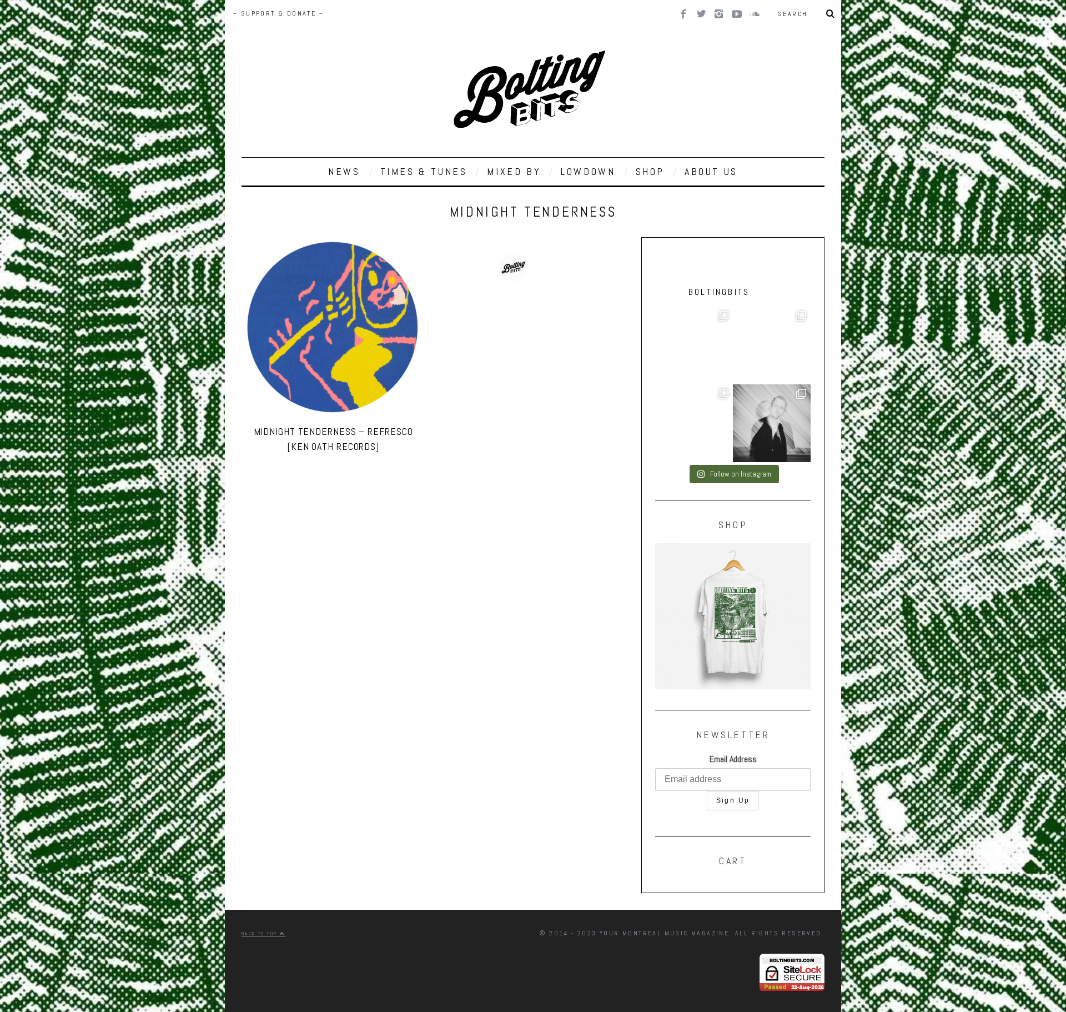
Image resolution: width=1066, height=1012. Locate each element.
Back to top (261, 933)
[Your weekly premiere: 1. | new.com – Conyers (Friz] (772, 345)
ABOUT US (711, 171)
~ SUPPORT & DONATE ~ (278, 13)
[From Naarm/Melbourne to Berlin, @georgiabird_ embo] (694, 345)
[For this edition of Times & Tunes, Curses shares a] (772, 423)
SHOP (650, 171)
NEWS (344, 171)
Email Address (733, 759)
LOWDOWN (588, 171)
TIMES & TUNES (423, 171)
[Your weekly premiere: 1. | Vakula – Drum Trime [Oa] (694, 423)
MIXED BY (514, 171)
